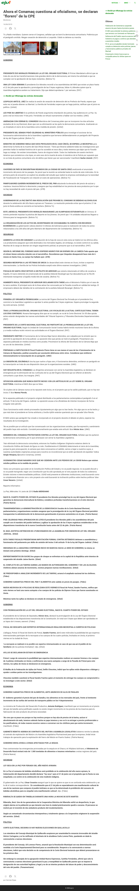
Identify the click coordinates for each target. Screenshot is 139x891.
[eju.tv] (6, 3)
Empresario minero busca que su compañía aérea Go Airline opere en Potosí (118, 56)
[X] (15, 28)
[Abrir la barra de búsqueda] (135, 3)
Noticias (115, 3)
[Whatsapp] (5, 28)
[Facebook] (10, 28)
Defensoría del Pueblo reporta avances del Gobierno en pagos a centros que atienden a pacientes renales (120, 38)
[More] (137, 44)
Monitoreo (7, 20)
